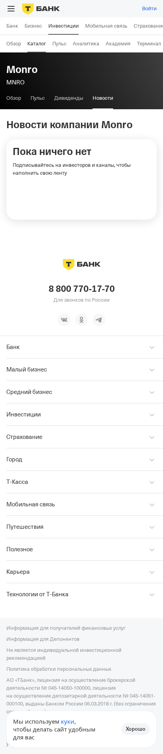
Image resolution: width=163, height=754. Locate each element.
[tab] (13, 98)
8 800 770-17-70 (82, 289)
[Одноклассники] (81, 320)
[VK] (64, 320)
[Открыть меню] (11, 8)
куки (67, 721)
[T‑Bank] (41, 8)
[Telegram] (99, 320)
